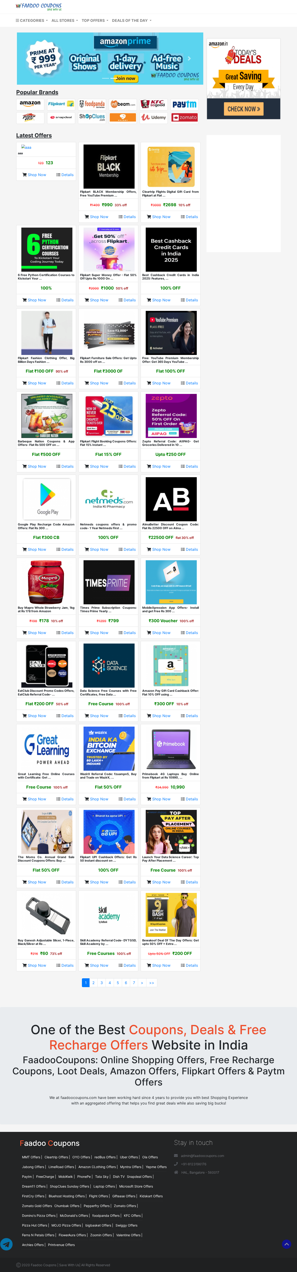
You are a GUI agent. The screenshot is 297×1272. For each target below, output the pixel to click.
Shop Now (37, 174)
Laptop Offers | (105, 1186)
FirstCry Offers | (34, 1196)
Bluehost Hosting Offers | (68, 1196)
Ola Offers (150, 1157)
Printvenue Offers (61, 1245)
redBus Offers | (106, 1157)
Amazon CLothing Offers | (98, 1167)
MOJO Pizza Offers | (67, 1225)
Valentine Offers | (129, 1235)
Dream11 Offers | (35, 1186)
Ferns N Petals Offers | (39, 1235)
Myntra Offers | (131, 1167)
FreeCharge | (46, 1177)
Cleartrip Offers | (57, 1157)
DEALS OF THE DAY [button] (130, 20)
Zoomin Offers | (102, 1235)
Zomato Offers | (126, 1206)
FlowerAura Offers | (73, 1235)
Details (67, 174)
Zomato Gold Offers (37, 1206)
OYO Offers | (82, 1157)
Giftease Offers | (124, 1196)
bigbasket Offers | (99, 1225)
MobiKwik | (66, 1177)
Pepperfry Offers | (98, 1206)
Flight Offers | (99, 1196)
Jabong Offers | (34, 1167)
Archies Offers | (34, 1245)
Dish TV (119, 1177)
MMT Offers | (32, 1157)
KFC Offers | (133, 1215)
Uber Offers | (130, 1157)
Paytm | (28, 1177)
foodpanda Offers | (107, 1215)
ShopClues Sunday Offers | (70, 1186)
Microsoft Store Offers (136, 1186)
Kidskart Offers (151, 1196)
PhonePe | (85, 1177)
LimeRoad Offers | (62, 1167)
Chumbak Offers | (67, 1206)
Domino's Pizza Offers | (40, 1215)
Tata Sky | (103, 1177)
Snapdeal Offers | (140, 1177)
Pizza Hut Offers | (35, 1225)
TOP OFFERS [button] (94, 20)
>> (151, 982)
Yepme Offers (156, 1167)
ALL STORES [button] (63, 20)
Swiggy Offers (126, 1225)
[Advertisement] (244, 165)
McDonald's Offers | (75, 1215)
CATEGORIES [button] (32, 20)
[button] (30, 58)
